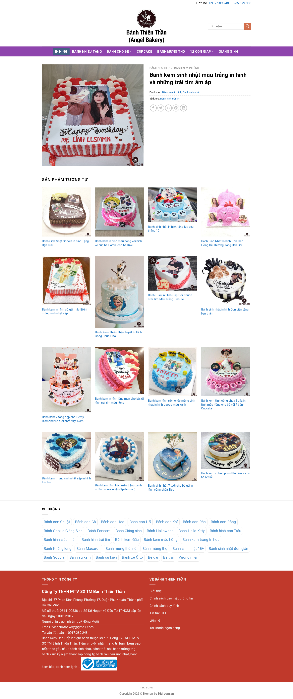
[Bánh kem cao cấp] (146, 26)
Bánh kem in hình (186, 68)
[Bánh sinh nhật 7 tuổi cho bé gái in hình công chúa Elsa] (172, 456)
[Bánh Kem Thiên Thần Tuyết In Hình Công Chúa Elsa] (119, 292)
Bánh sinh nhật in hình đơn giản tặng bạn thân (225, 311)
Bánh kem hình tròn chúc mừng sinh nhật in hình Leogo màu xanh (171, 402)
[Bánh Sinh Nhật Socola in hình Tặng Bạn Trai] (66, 212)
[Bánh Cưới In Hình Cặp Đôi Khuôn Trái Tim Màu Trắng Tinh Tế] (172, 273)
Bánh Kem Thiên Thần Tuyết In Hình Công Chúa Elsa (118, 334)
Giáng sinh (228, 51)
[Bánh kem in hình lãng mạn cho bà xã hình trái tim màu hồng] (119, 370)
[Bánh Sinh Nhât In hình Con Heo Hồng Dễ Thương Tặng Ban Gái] (225, 212)
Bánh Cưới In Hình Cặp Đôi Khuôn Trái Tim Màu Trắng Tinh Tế (170, 297)
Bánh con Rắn (194, 522)
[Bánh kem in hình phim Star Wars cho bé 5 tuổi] (225, 450)
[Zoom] (47, 161)
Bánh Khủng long (57, 548)
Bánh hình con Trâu (225, 531)
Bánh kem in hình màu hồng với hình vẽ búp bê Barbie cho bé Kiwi (118, 243)
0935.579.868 (241, 3)
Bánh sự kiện (106, 557)
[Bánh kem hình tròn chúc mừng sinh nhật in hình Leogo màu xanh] (172, 371)
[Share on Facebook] (153, 108)
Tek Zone (146, 687)
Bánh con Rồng (223, 522)
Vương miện (188, 557)
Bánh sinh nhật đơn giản (228, 548)
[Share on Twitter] (160, 108)
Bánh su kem (80, 557)
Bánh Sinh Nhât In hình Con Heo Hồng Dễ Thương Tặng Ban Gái (222, 243)
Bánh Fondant (99, 531)
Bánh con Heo (112, 522)
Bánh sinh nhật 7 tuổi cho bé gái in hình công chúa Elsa (170, 487)
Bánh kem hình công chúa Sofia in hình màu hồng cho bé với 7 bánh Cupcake (223, 404)
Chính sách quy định (164, 606)
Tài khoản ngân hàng (164, 628)
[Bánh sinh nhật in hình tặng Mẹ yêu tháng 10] (172, 204)
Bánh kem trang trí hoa (200, 539)
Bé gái (153, 557)
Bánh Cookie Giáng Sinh (63, 531)
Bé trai (168, 557)
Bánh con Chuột (57, 522)
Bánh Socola (54, 557)
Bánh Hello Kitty (191, 531)
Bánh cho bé (118, 51)
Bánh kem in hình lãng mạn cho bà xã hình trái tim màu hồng (119, 400)
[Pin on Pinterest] (175, 108)
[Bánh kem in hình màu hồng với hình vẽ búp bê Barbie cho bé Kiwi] (119, 212)
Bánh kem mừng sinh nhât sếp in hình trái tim (66, 480)
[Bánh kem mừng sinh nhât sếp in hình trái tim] (66, 453)
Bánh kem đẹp (159, 68)
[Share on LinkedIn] (183, 108)
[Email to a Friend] (168, 108)
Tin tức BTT (158, 613)
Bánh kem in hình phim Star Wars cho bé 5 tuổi (225, 475)
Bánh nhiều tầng (87, 51)
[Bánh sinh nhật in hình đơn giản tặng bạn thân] (225, 280)
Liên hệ (154, 620)
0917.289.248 (219, 3)
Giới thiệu (156, 591)
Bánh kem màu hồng (160, 539)
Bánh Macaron (88, 548)
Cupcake (144, 51)
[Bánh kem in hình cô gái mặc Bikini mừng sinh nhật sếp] (66, 280)
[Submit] (247, 26)
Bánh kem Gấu (127, 539)
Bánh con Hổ (140, 522)
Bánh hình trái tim (170, 98)
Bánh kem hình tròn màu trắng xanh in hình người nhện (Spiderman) (118, 487)
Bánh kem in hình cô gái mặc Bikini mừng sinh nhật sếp (64, 311)
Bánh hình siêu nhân (60, 539)
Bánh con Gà (85, 522)
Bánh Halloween (160, 531)
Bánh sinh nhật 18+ (188, 548)
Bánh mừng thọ (171, 51)
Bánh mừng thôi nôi (121, 548)
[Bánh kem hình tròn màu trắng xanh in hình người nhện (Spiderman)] (119, 456)
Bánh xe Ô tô (132, 557)
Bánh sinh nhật (191, 92)
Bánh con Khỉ (167, 522)
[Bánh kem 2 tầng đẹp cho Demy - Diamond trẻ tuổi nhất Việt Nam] (66, 380)
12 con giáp (200, 51)
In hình (61, 51)
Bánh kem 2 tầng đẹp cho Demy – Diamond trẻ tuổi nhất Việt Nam (64, 419)
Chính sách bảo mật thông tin (171, 598)
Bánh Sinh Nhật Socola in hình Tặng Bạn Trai (65, 243)
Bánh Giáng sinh (128, 531)
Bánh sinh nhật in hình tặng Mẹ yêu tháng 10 (171, 229)
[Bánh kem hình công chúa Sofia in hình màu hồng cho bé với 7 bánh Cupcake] (225, 371)
